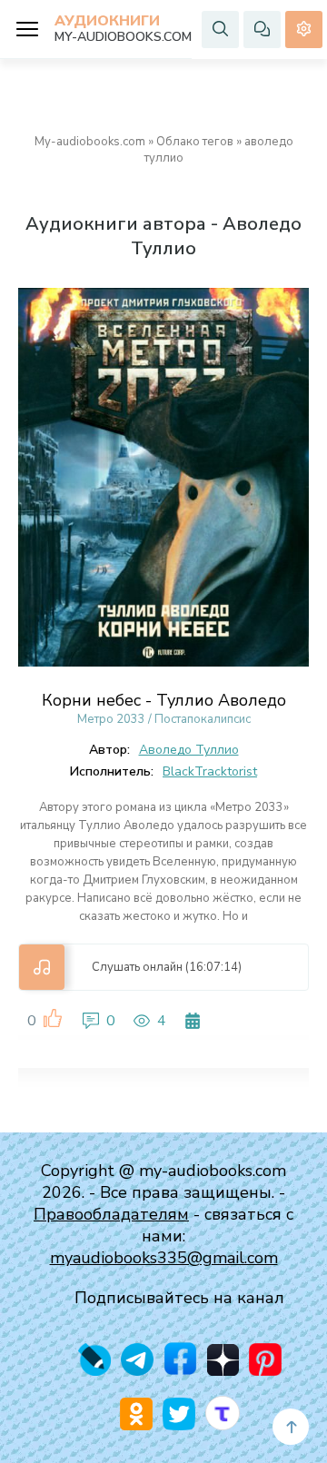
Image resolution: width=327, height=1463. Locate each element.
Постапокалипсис (202, 719)
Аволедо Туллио (189, 749)
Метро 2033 (111, 719)
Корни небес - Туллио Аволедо (164, 700)
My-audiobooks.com (90, 141)
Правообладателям (111, 1214)
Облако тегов (194, 141)
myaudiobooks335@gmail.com (164, 1258)
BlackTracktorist (210, 771)
